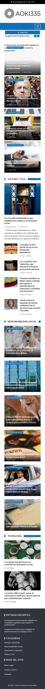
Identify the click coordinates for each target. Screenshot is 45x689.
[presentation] (35, 36)
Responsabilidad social (14, 328)
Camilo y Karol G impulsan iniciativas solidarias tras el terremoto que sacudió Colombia (30, 305)
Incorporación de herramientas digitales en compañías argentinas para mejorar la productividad (20, 622)
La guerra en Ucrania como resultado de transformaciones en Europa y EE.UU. (19, 630)
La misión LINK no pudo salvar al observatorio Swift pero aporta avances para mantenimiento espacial (22, 595)
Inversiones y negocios (15, 47)
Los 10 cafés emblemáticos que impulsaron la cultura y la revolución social (18, 36)
